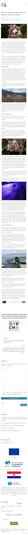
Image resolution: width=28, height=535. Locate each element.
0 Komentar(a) (18, 20)
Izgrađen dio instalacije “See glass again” (10, 430)
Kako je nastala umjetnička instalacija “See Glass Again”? (13, 423)
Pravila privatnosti (15, 529)
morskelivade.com (7, 529)
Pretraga (3, 403)
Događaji (4, 19)
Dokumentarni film (10, 19)
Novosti (20, 19)
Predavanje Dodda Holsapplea (7, 428)
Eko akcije (16, 19)
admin (5, 17)
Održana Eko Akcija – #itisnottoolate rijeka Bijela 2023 (13, 425)
